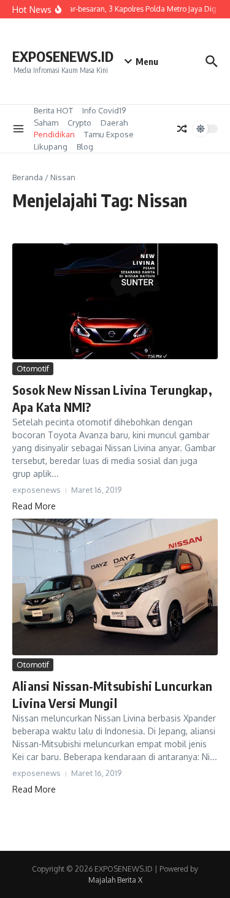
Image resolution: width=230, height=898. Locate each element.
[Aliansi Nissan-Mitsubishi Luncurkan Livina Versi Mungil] (115, 587)
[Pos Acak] (182, 129)
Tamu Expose (109, 134)
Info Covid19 (104, 110)
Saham (46, 122)
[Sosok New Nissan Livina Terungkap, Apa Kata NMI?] (115, 301)
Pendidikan (54, 134)
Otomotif (33, 368)
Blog (85, 146)
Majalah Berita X (115, 880)
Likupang (50, 146)
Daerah (114, 122)
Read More (34, 506)
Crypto (79, 122)
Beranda (27, 177)
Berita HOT (53, 110)
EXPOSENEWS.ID (62, 56)
